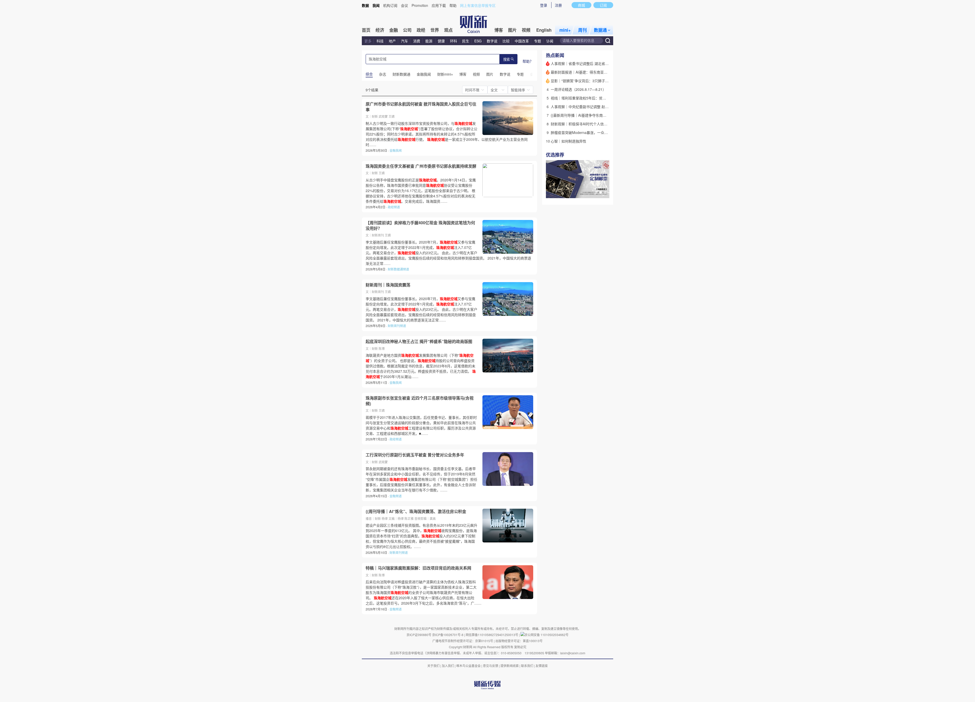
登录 (543, 5)
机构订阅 (390, 5)
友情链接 (541, 665)
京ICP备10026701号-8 (448, 634)
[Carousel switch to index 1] (596, 192)
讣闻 (549, 40)
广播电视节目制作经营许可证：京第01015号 (462, 641)
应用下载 (439, 5)
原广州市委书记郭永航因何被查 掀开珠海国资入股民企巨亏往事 (421, 106)
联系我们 (527, 665)
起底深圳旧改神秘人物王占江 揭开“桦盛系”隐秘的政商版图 (419, 341)
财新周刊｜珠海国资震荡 (388, 285)
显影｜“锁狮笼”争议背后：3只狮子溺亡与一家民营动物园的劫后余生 (604, 80)
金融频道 (395, 496)
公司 (407, 30)
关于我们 (433, 665)
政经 (421, 30)
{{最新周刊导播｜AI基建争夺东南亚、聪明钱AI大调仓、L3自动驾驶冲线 (607, 115)
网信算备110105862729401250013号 (492, 634)
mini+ (565, 30)
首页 (366, 30)
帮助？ (528, 61)
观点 (448, 30)
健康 (441, 40)
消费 (416, 40)
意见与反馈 (490, 665)
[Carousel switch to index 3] (605, 192)
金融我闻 (395, 150)
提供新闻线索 (509, 665)
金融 (393, 30)
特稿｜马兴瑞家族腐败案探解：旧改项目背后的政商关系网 (418, 568)
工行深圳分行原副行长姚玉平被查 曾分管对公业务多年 (415, 455)
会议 (404, 5)
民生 (465, 40)
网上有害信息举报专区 (478, 5)
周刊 (582, 30)
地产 (392, 40)
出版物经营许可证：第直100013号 (519, 641)
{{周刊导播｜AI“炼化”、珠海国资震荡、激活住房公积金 (416, 511)
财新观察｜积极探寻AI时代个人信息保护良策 (586, 123)
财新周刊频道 (397, 325)
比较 (506, 40)
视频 (526, 30)
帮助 (453, 5)
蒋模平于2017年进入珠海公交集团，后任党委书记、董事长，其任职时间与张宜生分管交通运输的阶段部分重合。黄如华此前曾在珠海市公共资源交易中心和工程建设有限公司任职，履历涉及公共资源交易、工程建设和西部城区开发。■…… (421, 425)
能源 (429, 40)
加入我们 (448, 665)
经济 (380, 30)
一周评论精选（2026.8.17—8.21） (578, 89)
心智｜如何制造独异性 (568, 141)
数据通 (600, 30)
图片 (512, 30)
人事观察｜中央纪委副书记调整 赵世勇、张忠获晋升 (592, 106)
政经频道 (394, 207)
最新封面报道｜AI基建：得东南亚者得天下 (584, 72)
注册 (558, 5)
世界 (434, 30)
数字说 (492, 40)
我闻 (376, 5)
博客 (498, 30)
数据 (365, 5)
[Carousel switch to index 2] (600, 192)
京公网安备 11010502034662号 (546, 634)
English (543, 30)
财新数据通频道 (398, 269)
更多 (367, 40)
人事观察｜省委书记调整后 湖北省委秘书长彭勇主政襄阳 (596, 63)
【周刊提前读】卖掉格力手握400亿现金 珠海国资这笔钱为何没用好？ (420, 225)
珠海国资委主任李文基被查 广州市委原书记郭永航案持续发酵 (421, 166)
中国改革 (522, 40)
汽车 (404, 40)
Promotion (420, 5)
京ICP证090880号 (419, 634)
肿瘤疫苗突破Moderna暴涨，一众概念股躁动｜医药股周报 (597, 132)
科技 (380, 40)
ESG (478, 40)
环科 (453, 40)
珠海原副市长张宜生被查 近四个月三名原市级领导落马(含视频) (420, 400)
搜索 (506, 59)
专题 (537, 40)
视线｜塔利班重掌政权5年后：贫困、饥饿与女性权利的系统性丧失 (603, 97)
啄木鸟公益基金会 (468, 665)
